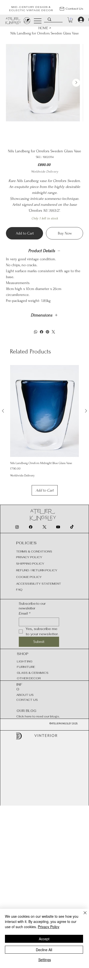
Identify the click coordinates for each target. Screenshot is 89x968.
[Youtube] (58, 527)
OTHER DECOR (29, 678)
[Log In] (77, 19)
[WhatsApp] (35, 331)
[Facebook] (41, 331)
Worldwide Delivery (22, 475)
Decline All (44, 949)
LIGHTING (25, 661)
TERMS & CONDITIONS (34, 551)
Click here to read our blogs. (38, 716)
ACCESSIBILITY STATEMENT (38, 584)
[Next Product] (86, 411)
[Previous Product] (3, 411)
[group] (44, 430)
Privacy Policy (48, 926)
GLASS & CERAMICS (32, 673)
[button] (70, 20)
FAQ (19, 590)
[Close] (82, 916)
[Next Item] (76, 83)
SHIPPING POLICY (30, 564)
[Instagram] (17, 527)
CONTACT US (27, 700)
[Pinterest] (47, 331)
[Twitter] (53, 331)
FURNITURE (26, 667)
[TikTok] (72, 527)
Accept (44, 938)
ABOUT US (25, 695)
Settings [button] (44, 959)
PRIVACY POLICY (29, 557)
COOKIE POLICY (29, 577)
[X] (44, 527)
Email (24, 614)
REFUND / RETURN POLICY (36, 570)
